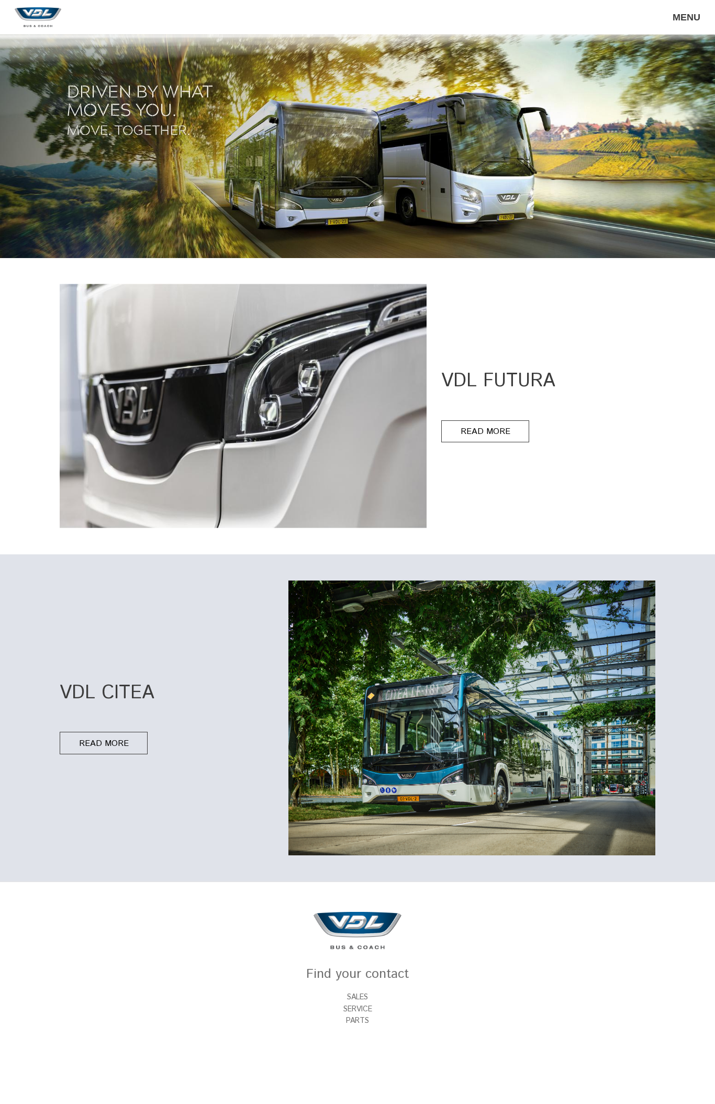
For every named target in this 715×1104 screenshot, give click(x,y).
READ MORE (485, 432)
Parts (357, 1021)
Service (357, 1009)
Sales (357, 997)
